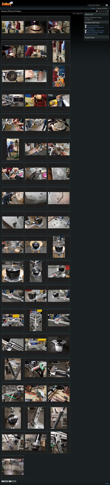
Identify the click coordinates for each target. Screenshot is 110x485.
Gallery (93, 8)
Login (107, 483)
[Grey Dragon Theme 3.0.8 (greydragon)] (13, 481)
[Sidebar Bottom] (106, 11)
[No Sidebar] (104, 11)
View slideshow (97, 11)
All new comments (93, 25)
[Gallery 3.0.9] (5, 481)
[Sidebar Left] (99, 11)
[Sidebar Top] (101, 11)
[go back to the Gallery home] (7, 3)
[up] (78, 14)
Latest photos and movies (95, 31)
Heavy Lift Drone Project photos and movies (94, 33)
